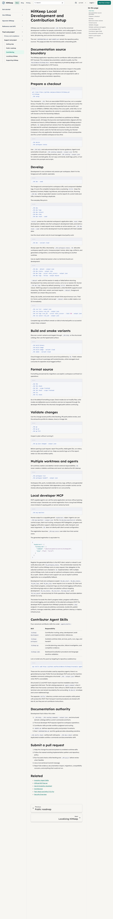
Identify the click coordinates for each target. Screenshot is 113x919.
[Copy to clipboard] (80, 92)
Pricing (28, 3)
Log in (92, 3)
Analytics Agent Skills (41, 780)
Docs (17, 3)
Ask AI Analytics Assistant (43, 786)
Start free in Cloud (104, 2)
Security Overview (40, 794)
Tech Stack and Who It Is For (44, 791)
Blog (22, 3)
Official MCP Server (40, 783)
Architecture (38, 789)
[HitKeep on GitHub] (76, 3)
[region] (56, 312)
